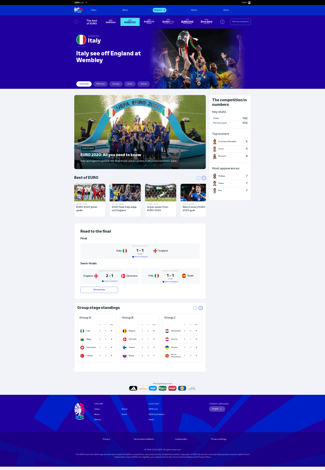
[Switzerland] (82, 348)
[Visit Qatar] (192, 388)
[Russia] (125, 356)
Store (124, 414)
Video (97, 409)
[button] (160, 10)
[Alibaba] (143, 388)
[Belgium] (125, 331)
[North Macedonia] (167, 356)
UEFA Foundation (156, 414)
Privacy (106, 439)
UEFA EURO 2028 (78, 10)
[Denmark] (125, 339)
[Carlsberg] (162, 388)
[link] (93, 10)
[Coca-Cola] (172, 388)
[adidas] (133, 388)
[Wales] (82, 339)
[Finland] (125, 348)
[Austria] (167, 339)
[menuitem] (103, 10)
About (124, 409)
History (97, 420)
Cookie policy (181, 439)
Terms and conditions (144, 439)
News (97, 414)
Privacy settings (218, 439)
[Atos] (153, 388)
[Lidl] (182, 388)
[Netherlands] (167, 331)
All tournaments (240, 22)
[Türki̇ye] (82, 356)
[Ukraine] (167, 348)
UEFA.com (153, 409)
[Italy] (82, 331)
